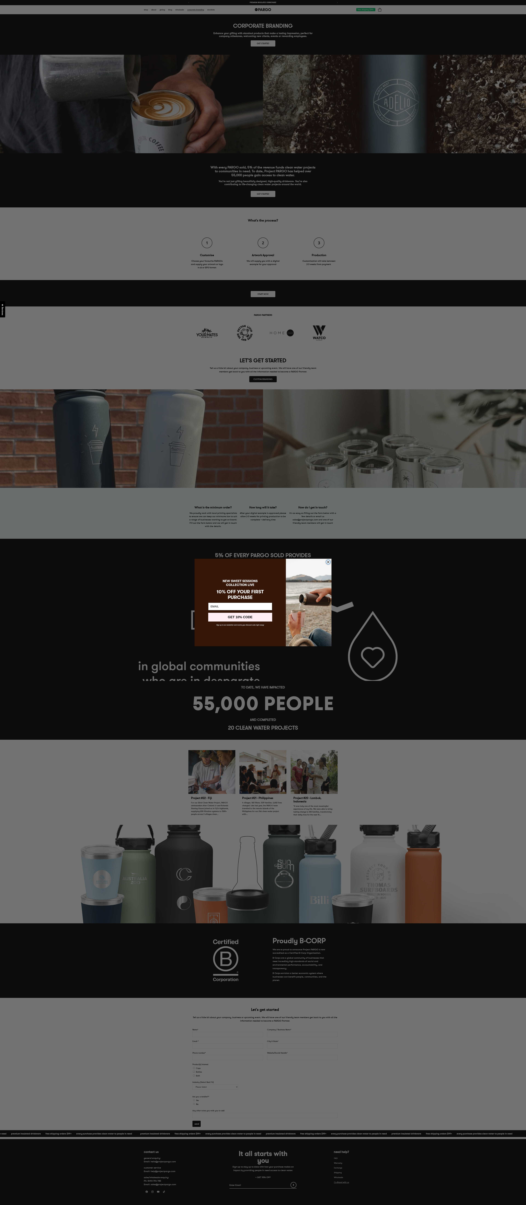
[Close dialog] (328, 562)
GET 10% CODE (240, 617)
